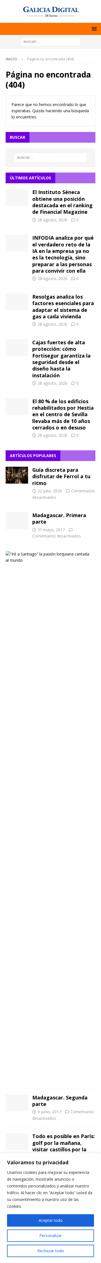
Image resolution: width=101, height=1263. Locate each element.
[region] (50, 1208)
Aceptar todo (51, 1220)
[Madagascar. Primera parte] (17, 520)
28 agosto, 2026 (52, 219)
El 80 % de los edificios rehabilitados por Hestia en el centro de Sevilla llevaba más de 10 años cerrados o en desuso (63, 414)
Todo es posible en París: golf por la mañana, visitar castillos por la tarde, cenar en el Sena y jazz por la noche (63, 1149)
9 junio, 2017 (49, 1111)
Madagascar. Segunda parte (60, 1100)
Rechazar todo (50, 1250)
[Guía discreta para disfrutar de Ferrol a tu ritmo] (17, 475)
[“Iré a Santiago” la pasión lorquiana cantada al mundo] (48, 557)
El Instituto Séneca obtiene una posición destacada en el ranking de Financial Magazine (62, 202)
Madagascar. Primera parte (59, 518)
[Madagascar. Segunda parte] (17, 1102)
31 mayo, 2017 (51, 529)
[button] (93, 28)
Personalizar (50, 1235)
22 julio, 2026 (50, 490)
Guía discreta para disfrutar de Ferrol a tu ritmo (61, 476)
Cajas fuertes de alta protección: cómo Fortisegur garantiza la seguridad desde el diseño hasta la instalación (61, 359)
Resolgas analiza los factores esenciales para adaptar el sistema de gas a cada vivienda (63, 306)
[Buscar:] (50, 41)
